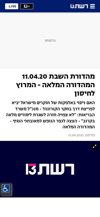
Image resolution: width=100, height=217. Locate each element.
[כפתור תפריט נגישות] (5, 188)
